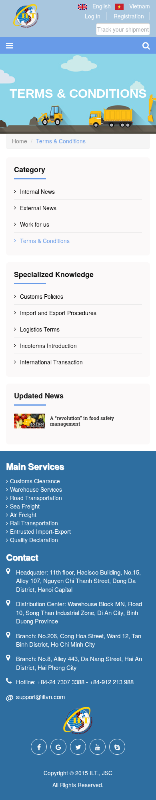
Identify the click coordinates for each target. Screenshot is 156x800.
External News (38, 208)
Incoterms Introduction (48, 346)
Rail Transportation (34, 523)
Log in (92, 16)
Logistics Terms (40, 329)
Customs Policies (41, 296)
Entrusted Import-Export (40, 531)
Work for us (34, 224)
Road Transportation (36, 498)
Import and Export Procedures (58, 313)
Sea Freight (25, 506)
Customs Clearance (35, 481)
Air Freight (23, 515)
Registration (129, 16)
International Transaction (51, 362)
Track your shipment (123, 29)
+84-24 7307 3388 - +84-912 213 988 (85, 681)
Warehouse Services (36, 489)
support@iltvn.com (40, 696)
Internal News (37, 191)
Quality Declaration (34, 540)
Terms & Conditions (45, 241)
